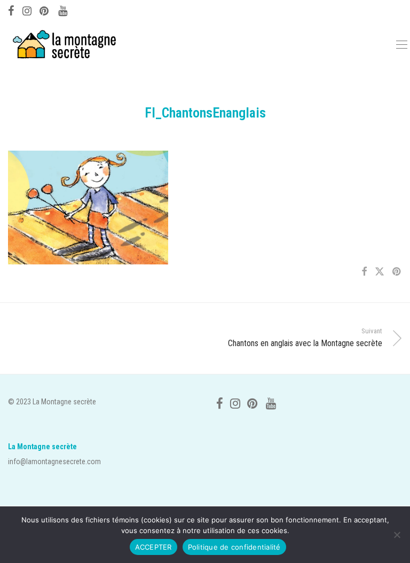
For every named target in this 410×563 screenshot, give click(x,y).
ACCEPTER (153, 547)
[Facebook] (11, 9)
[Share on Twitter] (379, 272)
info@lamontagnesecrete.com (54, 461)
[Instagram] (26, 9)
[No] (396, 534)
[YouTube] (63, 9)
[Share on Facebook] (364, 272)
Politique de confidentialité (234, 547)
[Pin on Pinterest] (397, 272)
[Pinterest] (45, 9)
